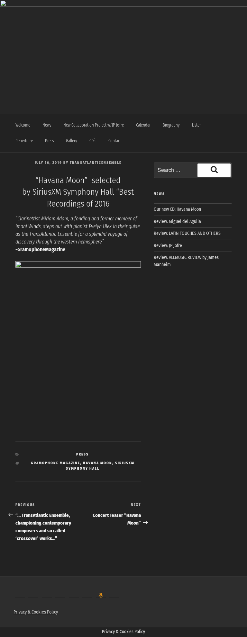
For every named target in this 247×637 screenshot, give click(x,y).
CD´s (92, 141)
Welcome (22, 125)
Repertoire (24, 141)
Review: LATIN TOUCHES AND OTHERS (187, 233)
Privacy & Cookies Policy (36, 612)
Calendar (143, 125)
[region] (123, 50)
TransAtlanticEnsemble (96, 163)
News (46, 125)
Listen (197, 125)
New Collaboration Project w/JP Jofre (93, 125)
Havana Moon (97, 463)
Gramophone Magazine (55, 463)
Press (49, 141)
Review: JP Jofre (168, 245)
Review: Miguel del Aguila (177, 221)
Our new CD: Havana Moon (177, 209)
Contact (114, 141)
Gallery (71, 141)
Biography (171, 125)
